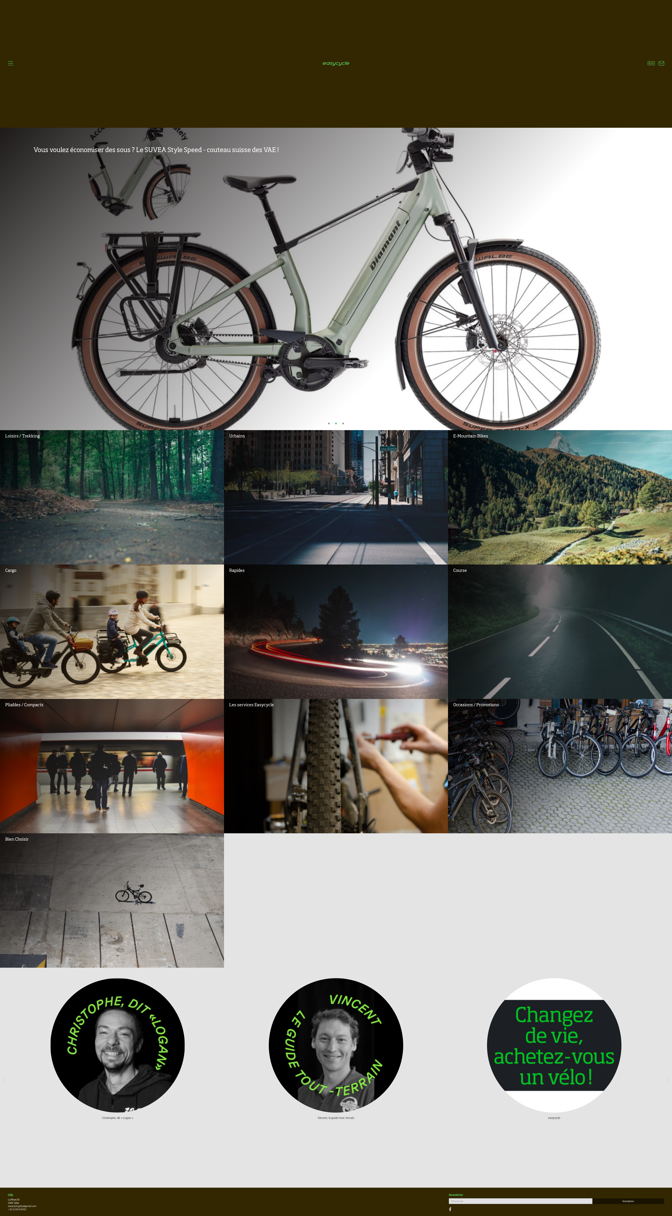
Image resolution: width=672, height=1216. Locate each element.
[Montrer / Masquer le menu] (10, 64)
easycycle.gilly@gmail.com (22, 1206)
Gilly (10, 1195)
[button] (6, 1079)
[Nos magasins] (659, 64)
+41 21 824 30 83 (17, 1209)
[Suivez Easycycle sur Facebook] (450, 1210)
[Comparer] (651, 64)
